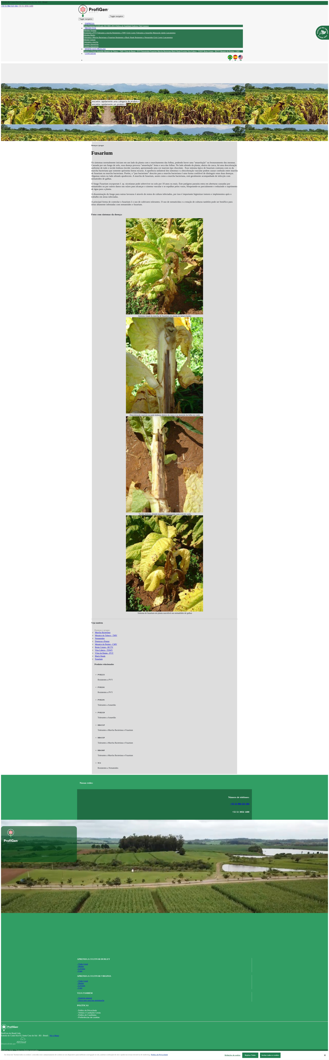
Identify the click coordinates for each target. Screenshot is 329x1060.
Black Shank (100, 656)
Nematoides (100, 638)
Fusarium (99, 659)
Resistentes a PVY (105, 677)
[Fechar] (325, 1055)
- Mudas (80, 966)
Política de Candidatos (87, 1015)
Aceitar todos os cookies (270, 1055)
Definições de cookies (232, 1055)
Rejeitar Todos (250, 1055)
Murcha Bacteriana (102, 632)
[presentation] (90, 33)
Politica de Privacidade (159, 1055)
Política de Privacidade (87, 1010)
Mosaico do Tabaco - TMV (106, 635)
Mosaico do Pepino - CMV (106, 644)
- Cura (79, 971)
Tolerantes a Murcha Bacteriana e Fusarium (115, 727)
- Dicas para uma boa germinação (90, 1000)
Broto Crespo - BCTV (104, 647)
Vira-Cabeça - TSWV (104, 650)
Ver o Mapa (54, 1035)
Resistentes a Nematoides (108, 765)
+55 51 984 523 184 (239, 804)
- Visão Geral (82, 964)
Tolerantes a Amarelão (107, 702)
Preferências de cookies (89, 1017)
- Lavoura (81, 969)
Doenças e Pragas (102, 641)
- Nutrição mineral (84, 998)
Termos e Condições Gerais (89, 1013)
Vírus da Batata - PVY (104, 653)
